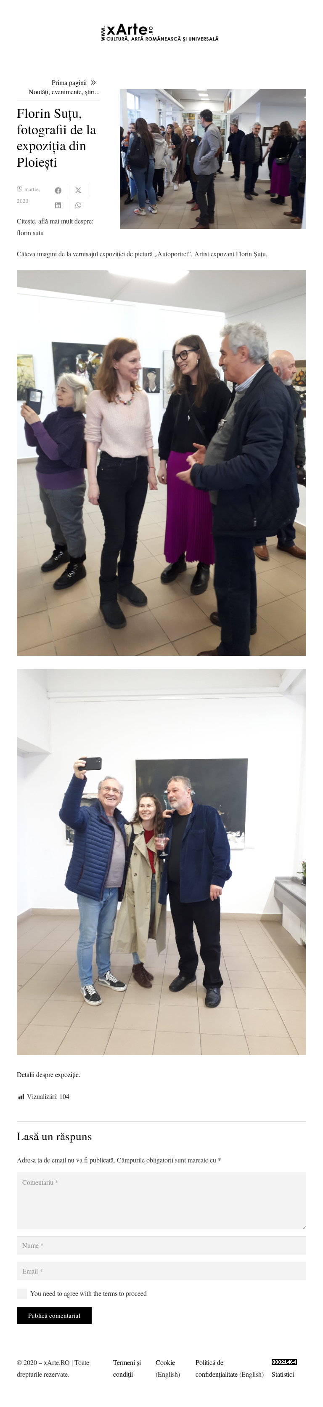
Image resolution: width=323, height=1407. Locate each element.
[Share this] (58, 190)
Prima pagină (69, 82)
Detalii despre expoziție (48, 1074)
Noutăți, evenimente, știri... (64, 91)
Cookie (165, 1362)
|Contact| (305, 8)
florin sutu (30, 232)
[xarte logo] (161, 32)
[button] (177, 8)
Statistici (283, 1374)
